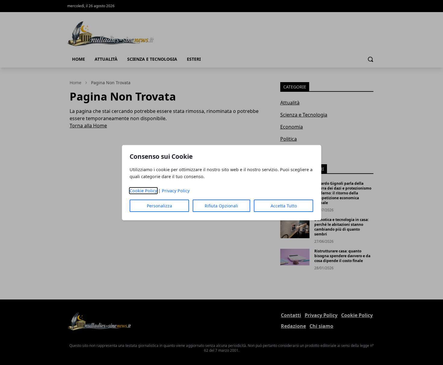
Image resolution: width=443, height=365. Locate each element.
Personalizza (159, 206)
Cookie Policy (143, 191)
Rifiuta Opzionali (221, 206)
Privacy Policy (176, 191)
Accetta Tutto (284, 206)
